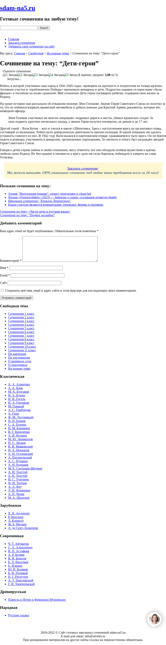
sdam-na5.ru (17, 8)
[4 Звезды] (56, 75)
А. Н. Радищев (18, 464)
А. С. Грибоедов (19, 410)
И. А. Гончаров (18, 402)
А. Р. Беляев (16, 554)
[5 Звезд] (70, 75)
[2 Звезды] (25, 75)
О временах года (19, 361)
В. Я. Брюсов (17, 558)
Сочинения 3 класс (21, 321)
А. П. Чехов (16, 494)
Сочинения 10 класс (22, 346)
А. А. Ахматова (19, 384)
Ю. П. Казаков (18, 569)
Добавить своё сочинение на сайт (31, 46)
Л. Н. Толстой (17, 475)
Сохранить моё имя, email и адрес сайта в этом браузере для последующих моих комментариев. (71, 290)
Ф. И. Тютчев (17, 483)
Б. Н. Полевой (18, 573)
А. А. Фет (15, 486)
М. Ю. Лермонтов (20, 439)
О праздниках (17, 365)
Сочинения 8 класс (21, 339)
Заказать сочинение (21, 42)
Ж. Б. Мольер (17, 524)
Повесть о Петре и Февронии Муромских (37, 599)
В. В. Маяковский (20, 446)
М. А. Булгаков (18, 391)
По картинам (17, 354)
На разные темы (19, 368)
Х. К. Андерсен (19, 513)
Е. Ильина (15, 565)
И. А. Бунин (16, 395)
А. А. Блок (15, 388)
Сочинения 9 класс (21, 343)
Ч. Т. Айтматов (18, 543)
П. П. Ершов (17, 421)
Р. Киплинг (16, 517)
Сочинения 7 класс (21, 335)
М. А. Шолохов (18, 497)
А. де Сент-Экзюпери (23, 528)
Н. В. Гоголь (16, 399)
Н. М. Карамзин (19, 428)
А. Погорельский (20, 457)
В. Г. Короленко (19, 432)
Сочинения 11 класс (22, 350)
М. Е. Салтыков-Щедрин (25, 468)
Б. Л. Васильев (18, 562)
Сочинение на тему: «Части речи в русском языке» (35, 211)
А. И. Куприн (17, 435)
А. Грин (13, 413)
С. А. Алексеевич (20, 547)
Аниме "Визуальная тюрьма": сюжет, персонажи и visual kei (49, 193)
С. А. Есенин (17, 424)
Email (5, 275)
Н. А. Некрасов (18, 450)
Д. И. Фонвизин (19, 490)
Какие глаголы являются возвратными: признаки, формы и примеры (55, 204)
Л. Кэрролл (16, 520)
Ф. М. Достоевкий (20, 417)
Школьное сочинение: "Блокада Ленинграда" (39, 201)
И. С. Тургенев (18, 479)
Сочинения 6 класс (21, 332)
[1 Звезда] (10, 75)
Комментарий (10, 260)
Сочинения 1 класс (21, 313)
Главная (13, 39)
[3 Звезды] (40, 75)
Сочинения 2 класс (21, 317)
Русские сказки (18, 615)
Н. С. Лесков (17, 443)
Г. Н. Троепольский (21, 584)
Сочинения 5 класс (21, 328)
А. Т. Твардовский (20, 580)
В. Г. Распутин (18, 576)
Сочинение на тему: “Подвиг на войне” (27, 215)
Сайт (3, 283)
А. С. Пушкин (18, 461)
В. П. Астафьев (18, 551)
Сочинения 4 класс (21, 324)
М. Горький (16, 406)
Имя (4, 267)
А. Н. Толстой (18, 472)
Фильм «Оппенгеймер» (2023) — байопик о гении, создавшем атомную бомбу (62, 197)
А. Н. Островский (20, 454)
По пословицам (19, 357)
